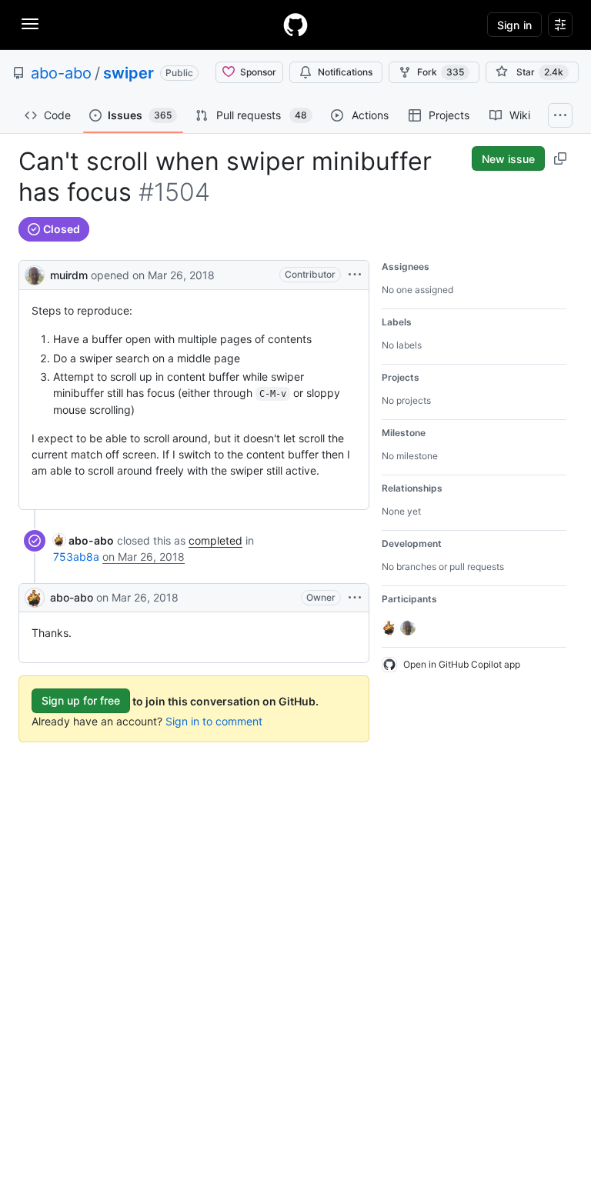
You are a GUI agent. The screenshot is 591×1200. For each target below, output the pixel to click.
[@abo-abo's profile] (34, 597)
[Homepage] (295, 24)
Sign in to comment (213, 721)
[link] (83, 540)
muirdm (69, 275)
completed (215, 540)
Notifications (345, 72)
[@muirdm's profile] (34, 273)
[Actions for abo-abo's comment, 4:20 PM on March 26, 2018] (355, 597)
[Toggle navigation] (30, 23)
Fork (440, 72)
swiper (128, 73)
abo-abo (61, 73)
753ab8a (76, 556)
